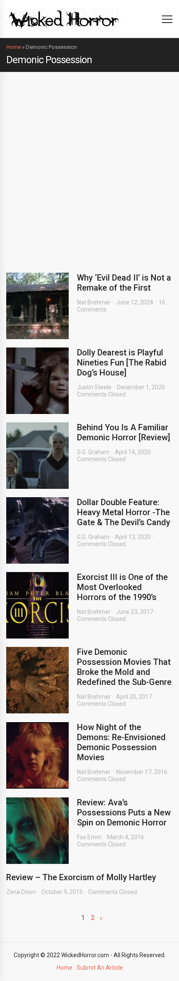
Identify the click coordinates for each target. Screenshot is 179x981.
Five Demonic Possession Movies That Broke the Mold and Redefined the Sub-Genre (124, 667)
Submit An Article (100, 968)
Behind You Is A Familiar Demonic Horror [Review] (123, 432)
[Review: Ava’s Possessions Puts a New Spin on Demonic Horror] (37, 830)
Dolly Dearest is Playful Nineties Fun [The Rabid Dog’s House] (122, 362)
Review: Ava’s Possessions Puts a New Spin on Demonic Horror (124, 812)
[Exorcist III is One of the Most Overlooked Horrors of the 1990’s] (37, 605)
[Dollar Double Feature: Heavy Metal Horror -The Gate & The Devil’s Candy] (37, 530)
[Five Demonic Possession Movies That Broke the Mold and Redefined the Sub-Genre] (37, 680)
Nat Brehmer (94, 302)
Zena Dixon (21, 892)
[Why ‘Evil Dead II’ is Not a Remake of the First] (37, 306)
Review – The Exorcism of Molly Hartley (81, 877)
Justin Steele (94, 387)
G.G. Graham (93, 452)
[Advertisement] (89, 166)
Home (13, 47)
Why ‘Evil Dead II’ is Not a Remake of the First (124, 283)
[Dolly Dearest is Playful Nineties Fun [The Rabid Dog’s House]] (37, 380)
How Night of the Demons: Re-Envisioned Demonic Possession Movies (121, 742)
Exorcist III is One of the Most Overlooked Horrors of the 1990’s (122, 587)
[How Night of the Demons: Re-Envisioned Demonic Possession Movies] (37, 755)
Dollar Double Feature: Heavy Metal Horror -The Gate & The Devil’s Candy (123, 512)
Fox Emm (89, 837)
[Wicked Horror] (64, 18)
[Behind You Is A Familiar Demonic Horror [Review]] (37, 455)
